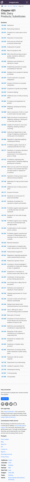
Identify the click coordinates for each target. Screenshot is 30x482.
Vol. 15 (9, 6)
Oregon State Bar (8, 411)
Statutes (10, 465)
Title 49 (15, 6)
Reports (3, 452)
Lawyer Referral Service (8, 417)
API (2, 447)
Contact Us (4, 449)
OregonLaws (14, 2)
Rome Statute (12, 477)
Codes (10, 460)
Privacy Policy (5, 457)
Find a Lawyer (5, 439)
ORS (5, 6)
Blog (2, 442)
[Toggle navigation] (27, 2)
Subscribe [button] (5, 399)
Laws (9, 470)
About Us (3, 444)
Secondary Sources (6, 454)
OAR (9, 473)
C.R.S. (9, 463)
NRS (9, 468)
